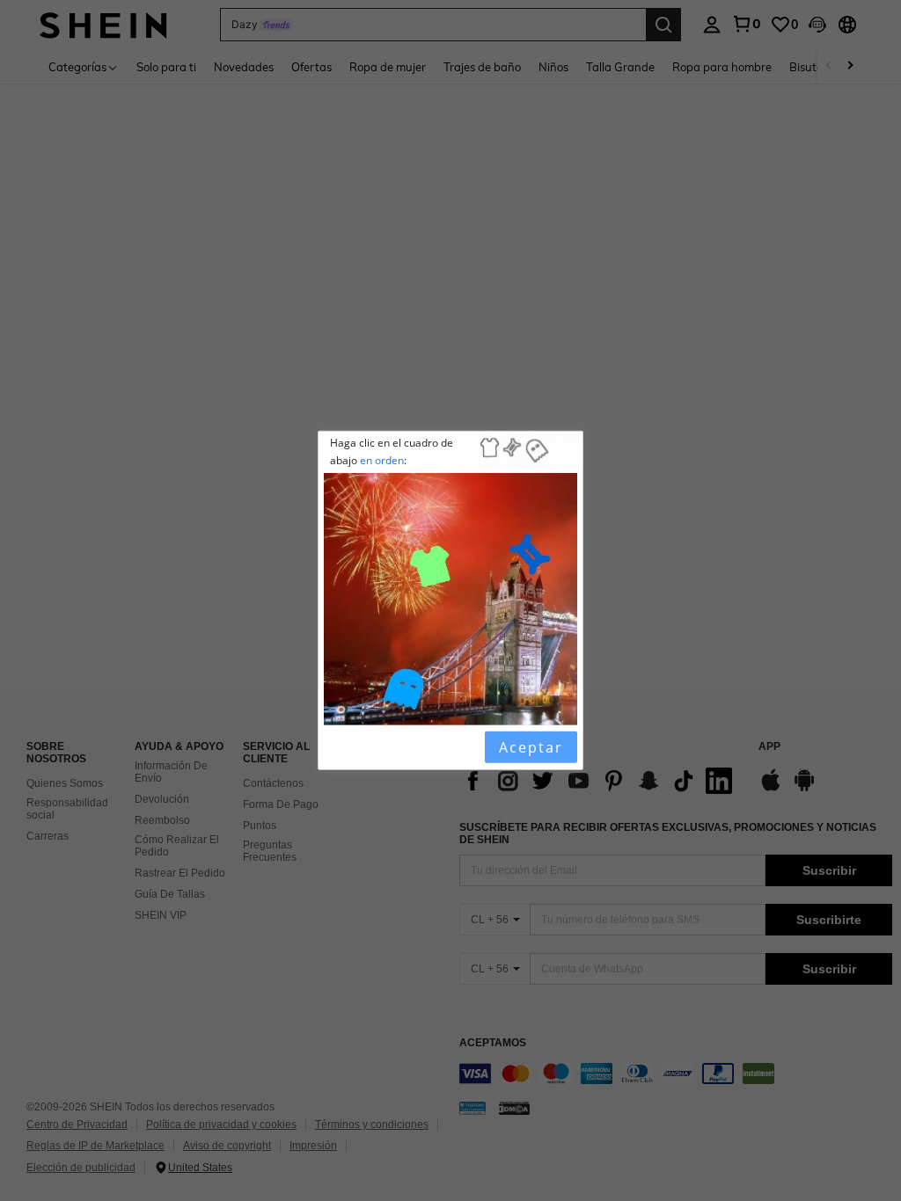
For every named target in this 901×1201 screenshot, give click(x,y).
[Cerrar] (339, 747)
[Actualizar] (368, 747)
